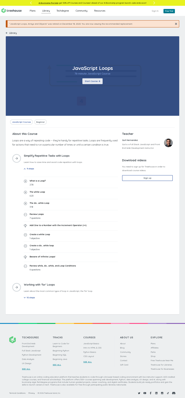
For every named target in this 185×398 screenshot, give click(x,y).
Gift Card (124, 365)
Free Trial (169, 11)
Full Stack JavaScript (31, 350)
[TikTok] (168, 393)
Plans (33, 10)
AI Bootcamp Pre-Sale (48, 3)
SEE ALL (26, 369)
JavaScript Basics (91, 343)
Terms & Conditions (17, 393)
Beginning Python (61, 350)
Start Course (91, 81)
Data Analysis (28, 359)
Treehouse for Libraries (161, 365)
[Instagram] (162, 393)
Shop (153, 356)
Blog (122, 348)
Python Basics (89, 352)
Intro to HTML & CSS (92, 348)
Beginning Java (60, 359)
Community (81, 10)
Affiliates (154, 348)
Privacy (31, 393)
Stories (123, 356)
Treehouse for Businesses (162, 369)
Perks (153, 352)
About (122, 343)
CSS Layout (88, 356)
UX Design (26, 363)
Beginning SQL (59, 355)
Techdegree (63, 10)
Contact (123, 360)
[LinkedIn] (156, 393)
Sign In (155, 10)
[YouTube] (145, 393)
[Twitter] (139, 393)
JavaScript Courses (21, 122)
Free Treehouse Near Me (162, 360)
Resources (99, 10)
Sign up (147, 178)
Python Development (31, 355)
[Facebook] (151, 393)
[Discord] (174, 393)
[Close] (175, 24)
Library (46, 10)
